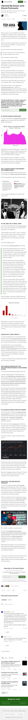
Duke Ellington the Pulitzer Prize (16, 376)
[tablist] (6, 600)
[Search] (25, 658)
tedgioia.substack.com (6, 89)
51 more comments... (5, 651)
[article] (14, 665)
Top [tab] (2, 657)
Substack (8, 717)
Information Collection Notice (13, 581)
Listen (25, 15)
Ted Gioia (6, 14)
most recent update (17, 338)
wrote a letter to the (8, 392)
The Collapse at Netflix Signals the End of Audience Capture (10, 662)
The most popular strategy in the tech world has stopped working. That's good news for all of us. (11, 665)
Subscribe (20, 1)
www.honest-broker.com (7, 87)
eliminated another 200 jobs (8, 347)
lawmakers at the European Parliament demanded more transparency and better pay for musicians (14, 532)
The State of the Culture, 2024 (9, 672)
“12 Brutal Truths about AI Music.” (18, 174)
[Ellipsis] (26, 612)
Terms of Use (20, 579)
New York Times (16, 392)
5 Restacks (17, 586)
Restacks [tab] (10, 599)
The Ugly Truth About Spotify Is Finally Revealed (9, 682)
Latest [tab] (6, 657)
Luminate (15, 424)
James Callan (7, 611)
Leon (5, 636)
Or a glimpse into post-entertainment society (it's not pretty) (9, 675)
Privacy (12, 710)
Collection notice (21, 710)
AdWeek (13, 153)
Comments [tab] (4, 599)
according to (8, 153)
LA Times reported (13, 246)
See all (3, 692)
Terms (16, 710)
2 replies (7, 632)
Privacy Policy (23, 581)
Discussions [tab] (11, 657)
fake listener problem (21, 499)
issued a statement (16, 536)
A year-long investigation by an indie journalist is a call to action (9, 685)
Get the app (20, 714)
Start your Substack (10, 714)
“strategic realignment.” (12, 349)
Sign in (25, 1)
